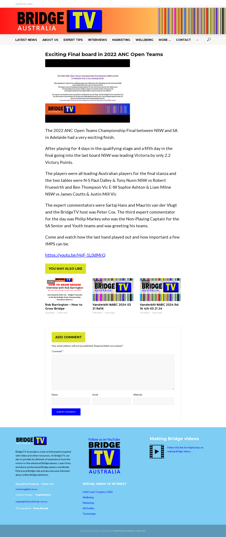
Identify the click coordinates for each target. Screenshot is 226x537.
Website (137, 394)
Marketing (121, 40)
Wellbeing (144, 40)
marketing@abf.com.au (26, 489)
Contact (183, 40)
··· (197, 40)
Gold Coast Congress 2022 (98, 491)
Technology (89, 513)
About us (50, 40)
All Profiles (88, 508)
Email (95, 394)
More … (165, 40)
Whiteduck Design (124, 531)
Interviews (97, 40)
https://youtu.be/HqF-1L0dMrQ (75, 254)
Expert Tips (73, 40)
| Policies (140, 531)
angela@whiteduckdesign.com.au (31, 501)
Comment (57, 351)
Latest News (26, 40)
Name (55, 394)
